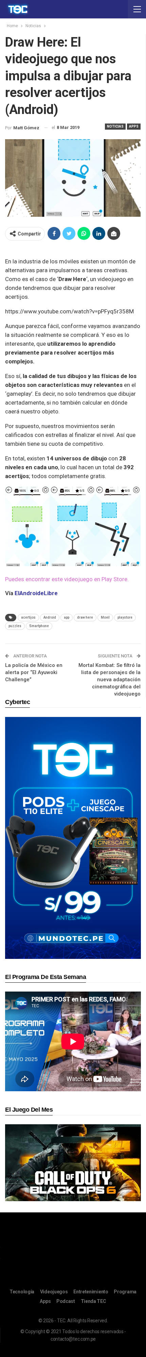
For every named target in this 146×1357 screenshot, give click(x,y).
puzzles (14, 626)
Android (49, 617)
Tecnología (22, 1291)
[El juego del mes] (73, 1162)
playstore (124, 617)
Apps (134, 126)
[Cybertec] (73, 837)
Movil (105, 617)
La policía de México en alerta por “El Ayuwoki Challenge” (33, 672)
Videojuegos (54, 1291)
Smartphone (39, 626)
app (66, 617)
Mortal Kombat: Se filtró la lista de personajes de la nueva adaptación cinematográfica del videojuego (109, 679)
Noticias (115, 126)
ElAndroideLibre (36, 593)
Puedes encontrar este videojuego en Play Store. (67, 579)
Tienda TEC (93, 1301)
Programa (125, 1291)
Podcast (65, 1301)
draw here (85, 617)
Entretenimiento (90, 1291)
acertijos (28, 617)
